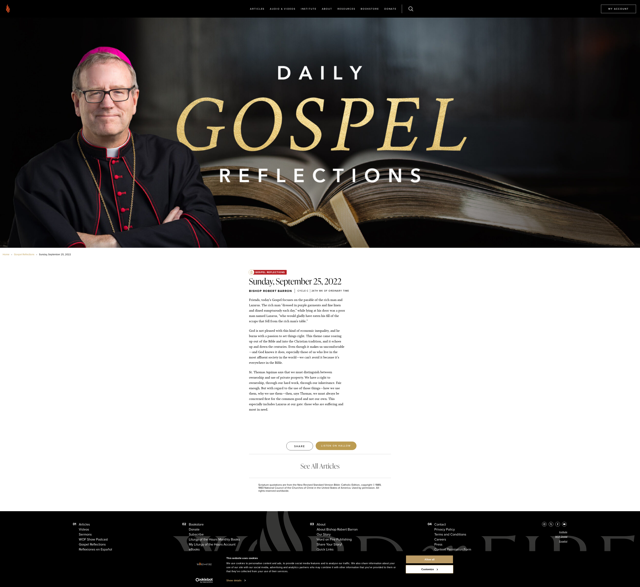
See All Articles (320, 466)
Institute (308, 8)
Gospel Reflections (24, 254)
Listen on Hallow (336, 445)
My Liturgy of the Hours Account (212, 544)
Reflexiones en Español (95, 549)
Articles (257, 8)
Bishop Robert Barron (270, 291)
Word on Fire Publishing (334, 539)
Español (563, 541)
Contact (440, 524)
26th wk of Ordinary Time (330, 290)
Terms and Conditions (450, 534)
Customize (427, 569)
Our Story (324, 534)
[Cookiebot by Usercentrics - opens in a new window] (204, 580)
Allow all (429, 559)
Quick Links (325, 549)
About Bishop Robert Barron (337, 529)
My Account (618, 8)
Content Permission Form (452, 549)
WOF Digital (561, 537)
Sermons (85, 534)
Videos (84, 529)
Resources (346, 8)
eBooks (194, 549)
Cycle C (303, 290)
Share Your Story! (329, 544)
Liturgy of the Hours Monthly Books (214, 539)
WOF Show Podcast (93, 539)
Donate (390, 8)
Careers (440, 539)
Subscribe (196, 534)
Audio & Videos (282, 8)
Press (438, 544)
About (327, 8)
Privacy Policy (444, 529)
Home (6, 254)
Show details (234, 580)
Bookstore (370, 8)
